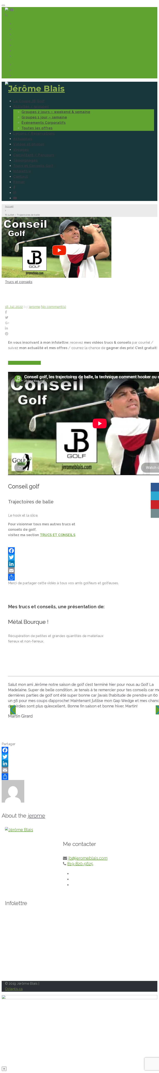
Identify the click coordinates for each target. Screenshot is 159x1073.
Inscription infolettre (24, 363)
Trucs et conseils (18, 282)
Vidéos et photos (28, 144)
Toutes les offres (37, 128)
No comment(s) (53, 307)
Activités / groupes (31, 106)
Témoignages (24, 45)
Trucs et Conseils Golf (33, 166)
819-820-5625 (20, 15)
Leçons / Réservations (34, 133)
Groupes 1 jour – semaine (44, 117)
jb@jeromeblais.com (30, 10)
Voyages (21, 150)
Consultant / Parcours (33, 155)
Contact (19, 51)
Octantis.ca (14, 989)
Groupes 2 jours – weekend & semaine (56, 112)
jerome (34, 307)
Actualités (21, 24)
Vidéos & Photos (26, 40)
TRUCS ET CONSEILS (57, 535)
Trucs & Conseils (26, 29)
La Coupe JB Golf (29, 101)
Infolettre (20, 34)
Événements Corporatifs (44, 123)
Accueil (9, 206)
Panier (19, 182)
